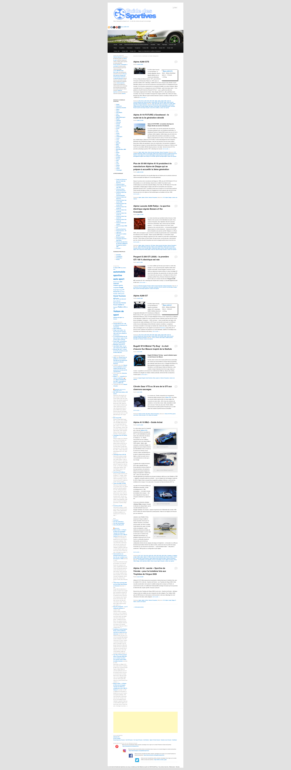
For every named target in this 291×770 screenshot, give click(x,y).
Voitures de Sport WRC (121, 226)
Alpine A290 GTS (124, 27)
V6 (123, 307)
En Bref (146, 197)
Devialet (143, 106)
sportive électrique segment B (142, 288)
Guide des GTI (116, 737)
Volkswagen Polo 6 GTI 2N (119, 454)
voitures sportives (121, 83)
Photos (115, 48)
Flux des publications (118, 521)
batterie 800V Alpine (150, 155)
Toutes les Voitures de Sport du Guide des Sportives (121, 181)
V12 (127, 307)
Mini (117, 151)
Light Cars (118, 232)
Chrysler (118, 123)
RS (123, 304)
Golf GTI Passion (129, 740)
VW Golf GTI (122, 77)
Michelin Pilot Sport (166, 106)
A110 (168, 103)
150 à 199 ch (141, 334)
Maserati (118, 143)
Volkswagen (119, 170)
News (158, 44)
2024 (145, 101)
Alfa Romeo (119, 106)
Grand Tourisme (149, 378)
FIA (118, 291)
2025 (151, 101)
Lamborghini (123, 64)
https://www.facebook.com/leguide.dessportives (154, 755)
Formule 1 (118, 248)
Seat (117, 162)
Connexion (115, 520)
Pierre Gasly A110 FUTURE (149, 156)
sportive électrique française (143, 107)
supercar (158, 378)
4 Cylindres (169, 555)
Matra (117, 144)
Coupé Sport (116, 289)
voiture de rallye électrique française (159, 249)
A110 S (163, 559)
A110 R (153, 559)
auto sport (118, 278)
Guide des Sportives (117, 57)
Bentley (118, 115)
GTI (158, 102)
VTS (147, 415)
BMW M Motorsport (120, 117)
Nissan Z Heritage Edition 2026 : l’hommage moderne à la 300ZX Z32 (119, 381)
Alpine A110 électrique (148, 153)
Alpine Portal (136, 105)
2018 (145, 555)
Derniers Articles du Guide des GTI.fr (119, 390)
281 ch (140, 287)
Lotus (115, 70)
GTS (161, 106)
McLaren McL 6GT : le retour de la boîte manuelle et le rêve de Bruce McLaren (120, 350)
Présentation (129, 48)
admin (114, 357)
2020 (150, 555)
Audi (117, 72)
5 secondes (150, 287)
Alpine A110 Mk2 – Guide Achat (147, 422)
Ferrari (114, 64)
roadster (120, 305)
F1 (123, 290)
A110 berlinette (141, 559)
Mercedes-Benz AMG (121, 149)
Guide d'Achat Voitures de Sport (159, 558)
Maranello (124, 299)
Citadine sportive (137, 106)
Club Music (174, 740)
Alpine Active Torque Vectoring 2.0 (160, 153)
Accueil (115, 44)
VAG (114, 308)
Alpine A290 (163, 101)
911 (114, 267)
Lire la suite (143, 97)
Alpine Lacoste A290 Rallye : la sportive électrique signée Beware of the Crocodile (151, 208)
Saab (117, 160)
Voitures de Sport (120, 184)
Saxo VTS (168, 397)
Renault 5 (162, 327)
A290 (171, 103)
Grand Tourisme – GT (121, 230)
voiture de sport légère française (157, 561)
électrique (151, 106)
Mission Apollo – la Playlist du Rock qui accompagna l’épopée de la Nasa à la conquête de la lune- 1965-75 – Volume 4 (120, 687)
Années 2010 (133, 51)
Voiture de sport (142, 415)
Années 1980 (170, 48)
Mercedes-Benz (117, 303)
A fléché (165, 103)
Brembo (157, 105)
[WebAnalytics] (116, 711)
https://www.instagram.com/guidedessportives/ (139, 750)
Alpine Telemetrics (143, 105)
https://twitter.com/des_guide (160, 759)
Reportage (164, 44)
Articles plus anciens (138, 607)
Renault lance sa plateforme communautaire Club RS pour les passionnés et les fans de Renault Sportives (120, 360)
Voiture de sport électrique (153, 152)
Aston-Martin (119, 112)
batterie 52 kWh (151, 105)
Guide (120, 44)
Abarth (117, 104)
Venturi (118, 168)
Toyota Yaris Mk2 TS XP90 (119, 483)
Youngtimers (137, 48)
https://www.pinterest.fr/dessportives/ (130, 746)
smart (117, 163)
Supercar (115, 307)
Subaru (118, 165)
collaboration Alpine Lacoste (158, 248)
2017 (140, 555)
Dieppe (146, 106)
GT (138, 339)
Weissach (115, 319)
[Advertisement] (145, 722)
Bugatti (140, 378)
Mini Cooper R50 (117, 417)
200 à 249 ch (141, 101)
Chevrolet (118, 122)
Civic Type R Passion (138, 740)
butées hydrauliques (163, 105)
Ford (117, 131)
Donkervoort (119, 127)
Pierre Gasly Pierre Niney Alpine (144, 249)
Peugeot (145, 285)
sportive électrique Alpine (161, 156)
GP (119, 293)
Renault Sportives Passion (119, 740)
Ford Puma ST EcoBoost (119, 472)
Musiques (117, 528)
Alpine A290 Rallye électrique (144, 246)
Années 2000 (125, 51)
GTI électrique (156, 106)
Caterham (118, 120)
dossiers (124, 93)
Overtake (173, 106)
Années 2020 (154, 102)
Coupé (169, 600)
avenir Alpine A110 (142, 155)
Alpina (117, 109)
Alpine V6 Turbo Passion (155, 740)
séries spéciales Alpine (145, 561)
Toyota (117, 167)
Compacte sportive (118, 285)
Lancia (117, 138)
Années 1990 (117, 51)
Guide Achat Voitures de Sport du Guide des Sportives (136, 44)
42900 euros (145, 287)
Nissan (117, 152)
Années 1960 (154, 48)
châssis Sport (171, 105)
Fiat (117, 130)
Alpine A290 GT (140, 295)
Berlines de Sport (120, 237)
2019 (147, 555)
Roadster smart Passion (166, 740)
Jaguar (117, 135)
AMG (119, 267)
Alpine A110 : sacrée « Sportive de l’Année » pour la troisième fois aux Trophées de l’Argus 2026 (149, 571)
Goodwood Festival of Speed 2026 (162, 155)
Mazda (117, 146)
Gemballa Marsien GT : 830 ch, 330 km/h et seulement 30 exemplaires (120, 325)
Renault (135, 107)
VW (123, 317)
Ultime (134, 601)
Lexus (117, 139)
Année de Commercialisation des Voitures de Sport (162, 557)
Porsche (118, 64)
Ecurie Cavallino (116, 738)
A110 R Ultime (158, 559)
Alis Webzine (146, 740)
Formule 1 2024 (172, 44)
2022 (155, 555)
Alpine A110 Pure (169, 559)
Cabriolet (116, 283)
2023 (158, 555)
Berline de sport (116, 281)
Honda (117, 133)
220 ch (161, 103)
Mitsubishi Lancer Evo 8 (119, 344)
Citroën (140, 413)
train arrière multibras (155, 107)
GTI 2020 (161, 102)
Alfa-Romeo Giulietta (121, 107)
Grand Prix (122, 293)
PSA (171, 413)
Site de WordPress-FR (118, 525)
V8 (125, 307)
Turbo (120, 307)
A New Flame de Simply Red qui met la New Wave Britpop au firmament (120, 584)
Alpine (156, 101)
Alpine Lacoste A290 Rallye (157, 246)
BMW (118, 70)
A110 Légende (148, 559)
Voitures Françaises (142, 103)
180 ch (153, 337)
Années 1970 (162, 48)
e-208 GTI (164, 287)
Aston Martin (123, 267)
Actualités (153, 44)
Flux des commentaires (118, 523)
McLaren (118, 147)
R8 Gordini (117, 77)
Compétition (122, 48)
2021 (152, 555)
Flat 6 (121, 291)
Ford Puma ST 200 (117, 505)
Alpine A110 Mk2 (147, 557)
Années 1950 (145, 48)
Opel (117, 154)
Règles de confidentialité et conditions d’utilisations (149, 51)
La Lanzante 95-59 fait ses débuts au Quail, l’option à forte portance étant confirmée (120, 338)
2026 (153, 101)
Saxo (137, 415)
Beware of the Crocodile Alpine (144, 248)
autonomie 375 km (158, 287)
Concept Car (147, 245)
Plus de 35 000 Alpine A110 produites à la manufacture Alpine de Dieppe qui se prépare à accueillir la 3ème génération (152, 166)
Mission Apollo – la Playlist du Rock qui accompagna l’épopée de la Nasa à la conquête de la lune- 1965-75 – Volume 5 (120, 533)
